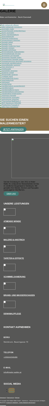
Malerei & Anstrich (14, 240)
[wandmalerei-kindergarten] (11, 93)
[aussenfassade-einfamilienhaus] (13, 31)
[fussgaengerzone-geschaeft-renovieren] (15, 61)
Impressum (3, 397)
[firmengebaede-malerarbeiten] (12, 52)
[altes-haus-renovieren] (9, 107)
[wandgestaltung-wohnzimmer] (12, 92)
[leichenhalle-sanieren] (9, 74)
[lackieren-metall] (7, 73)
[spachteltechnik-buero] (9, 78)
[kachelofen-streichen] (8, 71)
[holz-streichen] (7, 67)
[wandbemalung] (6, 88)
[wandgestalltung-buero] (9, 90)
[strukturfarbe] (6, 84)
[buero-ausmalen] (7, 33)
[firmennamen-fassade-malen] (11, 59)
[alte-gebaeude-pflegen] (9, 25)
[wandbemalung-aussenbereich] (12, 86)
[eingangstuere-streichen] (10, 40)
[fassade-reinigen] (7, 48)
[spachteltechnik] (7, 80)
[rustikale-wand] (6, 76)
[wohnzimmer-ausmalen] (9, 97)
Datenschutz (10, 397)
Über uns (11, 194)
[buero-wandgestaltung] (9, 35)
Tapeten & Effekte (14, 258)
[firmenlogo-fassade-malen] (10, 57)
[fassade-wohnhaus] (8, 50)
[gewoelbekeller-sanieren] (10, 65)
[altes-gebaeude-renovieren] (11, 27)
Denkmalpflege (12, 314)
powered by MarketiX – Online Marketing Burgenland (20, 402)
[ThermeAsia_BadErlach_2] (10, 101)
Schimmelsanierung (14, 277)
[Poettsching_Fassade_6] (9, 105)
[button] (44, 5)
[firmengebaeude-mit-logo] (10, 54)
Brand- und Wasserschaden (19, 295)
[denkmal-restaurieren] (9, 38)
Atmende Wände (12, 221)
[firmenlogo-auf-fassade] (9, 55)
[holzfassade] (5, 69)
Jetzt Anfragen (13, 129)
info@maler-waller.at (12, 372)
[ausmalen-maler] (7, 29)
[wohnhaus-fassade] (8, 95)
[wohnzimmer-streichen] (9, 99)
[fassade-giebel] (6, 42)
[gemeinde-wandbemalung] (10, 63)
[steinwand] (5, 82)
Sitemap (17, 397)
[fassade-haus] (6, 44)
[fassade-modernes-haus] (10, 46)
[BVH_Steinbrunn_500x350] (10, 103)
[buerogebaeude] (7, 36)
